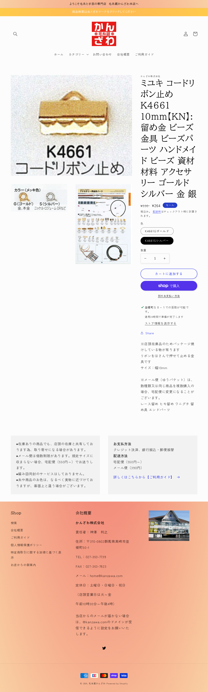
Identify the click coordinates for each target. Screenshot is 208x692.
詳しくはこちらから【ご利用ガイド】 (143, 477)
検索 (14, 523)
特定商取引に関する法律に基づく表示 (36, 555)
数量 (143, 250)
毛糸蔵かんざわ (97, 683)
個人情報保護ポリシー (26, 545)
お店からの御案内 (23, 565)
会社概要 (17, 530)
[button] (15, 34)
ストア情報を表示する (161, 323)
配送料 (157, 211)
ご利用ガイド (20, 537)
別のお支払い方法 (169, 296)
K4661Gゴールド (157, 231)
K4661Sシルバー (157, 240)
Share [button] (149, 333)
